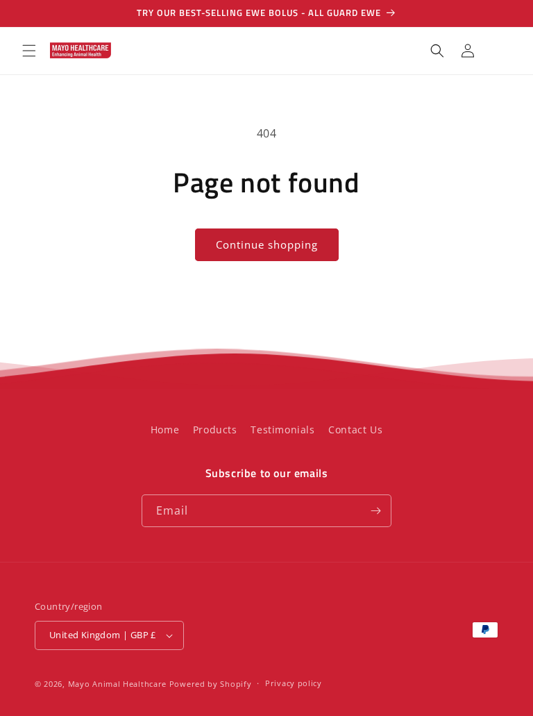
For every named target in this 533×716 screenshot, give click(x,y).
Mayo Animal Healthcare (118, 683)
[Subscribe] (375, 510)
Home (165, 429)
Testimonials (282, 429)
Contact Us (355, 429)
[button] (29, 50)
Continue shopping (267, 244)
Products (215, 429)
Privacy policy (293, 683)
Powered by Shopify (210, 683)
